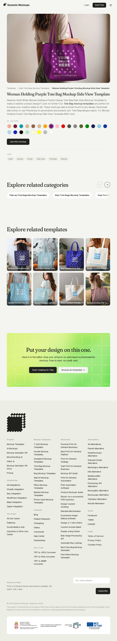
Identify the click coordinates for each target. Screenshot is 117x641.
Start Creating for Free (43, 370)
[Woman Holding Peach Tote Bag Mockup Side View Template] (9, 126)
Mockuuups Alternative (98, 495)
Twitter (91, 519)
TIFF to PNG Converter (44, 556)
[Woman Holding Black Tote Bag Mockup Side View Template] (21, 132)
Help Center (39, 536)
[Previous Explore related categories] (100, 185)
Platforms (11, 523)
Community (39, 532)
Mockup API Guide (69, 473)
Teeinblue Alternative (97, 499)
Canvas (20, 159)
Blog (36, 514)
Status (37, 527)
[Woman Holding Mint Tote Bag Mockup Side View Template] (27, 132)
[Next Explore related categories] (107, 185)
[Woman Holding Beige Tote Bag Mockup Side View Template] (39, 126)
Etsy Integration (14, 493)
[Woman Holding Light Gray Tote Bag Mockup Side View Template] (45, 132)
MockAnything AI (14, 457)
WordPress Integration (17, 498)
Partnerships (39, 540)
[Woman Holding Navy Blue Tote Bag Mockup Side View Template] (93, 126)
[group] (58, 195)
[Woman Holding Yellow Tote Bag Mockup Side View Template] (39, 132)
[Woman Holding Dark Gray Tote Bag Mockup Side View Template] (69, 126)
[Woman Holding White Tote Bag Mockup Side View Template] (51, 132)
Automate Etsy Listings (71, 543)
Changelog (39, 523)
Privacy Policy (94, 540)
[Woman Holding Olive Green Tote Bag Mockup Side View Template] (81, 126)
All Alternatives (94, 444)
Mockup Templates (15, 444)
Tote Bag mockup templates (79, 103)
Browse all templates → (73, 370)
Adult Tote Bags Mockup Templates (34, 88)
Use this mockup (18, 141)
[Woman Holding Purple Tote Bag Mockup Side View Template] (51, 126)
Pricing (10, 473)
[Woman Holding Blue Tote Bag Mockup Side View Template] (15, 132)
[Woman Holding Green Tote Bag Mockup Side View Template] (87, 126)
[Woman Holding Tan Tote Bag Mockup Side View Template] (27, 126)
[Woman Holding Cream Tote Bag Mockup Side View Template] (33, 132)
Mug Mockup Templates (45, 473)
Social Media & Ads (16, 527)
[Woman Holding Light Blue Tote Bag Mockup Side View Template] (9, 132)
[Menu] (111, 5)
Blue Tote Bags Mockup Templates (72, 195)
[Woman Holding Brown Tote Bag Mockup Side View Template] (33, 126)
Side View (41, 159)
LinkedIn (91, 524)
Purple (30, 159)
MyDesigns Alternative (98, 467)
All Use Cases (13, 518)
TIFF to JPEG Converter (45, 552)
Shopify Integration (15, 489)
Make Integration (14, 502)
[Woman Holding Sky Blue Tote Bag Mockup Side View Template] (99, 126)
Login (86, 5)
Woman (64, 159)
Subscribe (103, 591)
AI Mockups (12, 448)
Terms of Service (95, 536)
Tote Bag (53, 159)
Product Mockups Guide (72, 492)
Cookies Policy (95, 544)
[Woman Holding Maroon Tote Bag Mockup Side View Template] (15, 126)
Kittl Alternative (94, 471)
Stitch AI (10, 461)
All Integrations (13, 485)
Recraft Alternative (96, 503)
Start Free (99, 5)
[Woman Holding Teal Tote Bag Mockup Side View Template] (21, 126)
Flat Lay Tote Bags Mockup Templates (28, 195)
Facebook (92, 515)
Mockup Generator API (17, 453)
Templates (11, 88)
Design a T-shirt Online (71, 523)
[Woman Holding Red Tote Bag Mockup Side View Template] (63, 126)
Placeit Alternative (96, 448)
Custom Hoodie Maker (71, 527)
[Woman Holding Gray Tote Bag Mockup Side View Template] (75, 126)
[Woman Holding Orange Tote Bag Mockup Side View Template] (45, 126)
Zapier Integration (15, 506)
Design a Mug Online (70, 531)
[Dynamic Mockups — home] (16, 5)
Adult (10, 159)
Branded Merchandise (71, 511)
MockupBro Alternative (98, 490)
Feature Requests (42, 519)
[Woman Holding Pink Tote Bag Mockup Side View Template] (57, 126)
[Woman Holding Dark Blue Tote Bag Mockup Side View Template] (105, 126)
